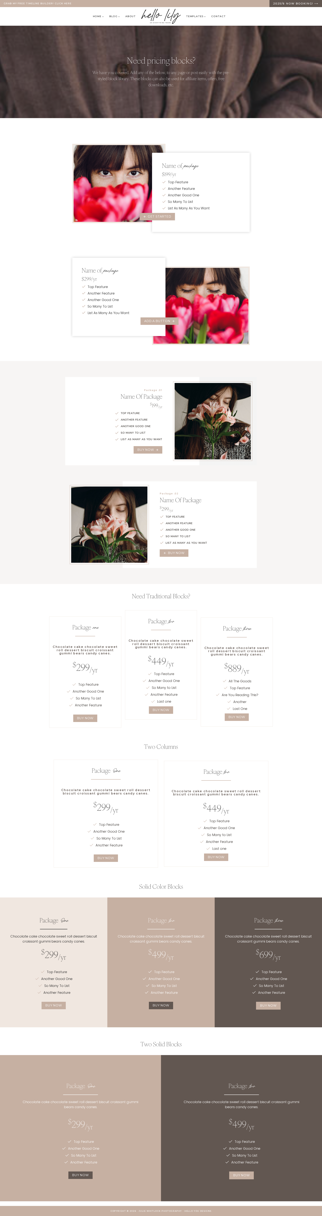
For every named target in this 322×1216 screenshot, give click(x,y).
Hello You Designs (197, 1211)
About (130, 16)
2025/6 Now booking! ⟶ (295, 3)
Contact (218, 16)
